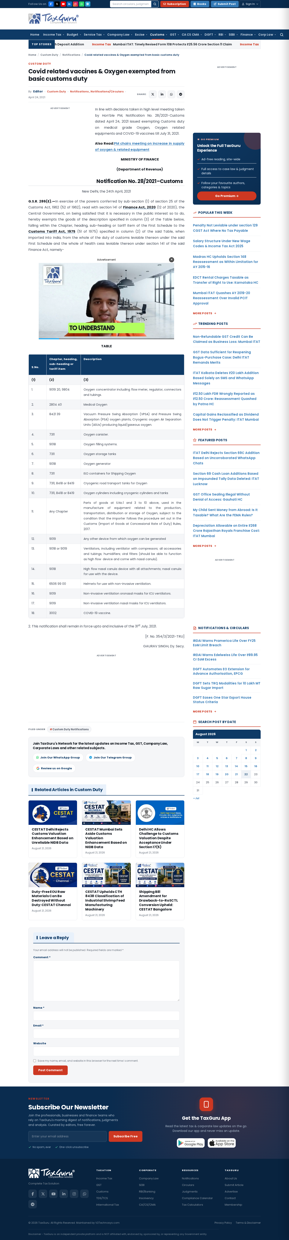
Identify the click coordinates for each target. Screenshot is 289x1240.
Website (39, 1043)
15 (246, 766)
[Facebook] (51, 4)
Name (38, 1008)
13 (226, 766)
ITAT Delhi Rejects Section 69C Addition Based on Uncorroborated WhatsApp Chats (226, 458)
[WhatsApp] (81, 4)
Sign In (250, 4)
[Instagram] (75, 4)
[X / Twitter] (57, 4)
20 (226, 774)
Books (201, 4)
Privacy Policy (223, 1223)
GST (173, 34)
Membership (233, 1205)
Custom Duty (49, 55)
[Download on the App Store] (222, 1143)
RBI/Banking (147, 1192)
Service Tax (93, 34)
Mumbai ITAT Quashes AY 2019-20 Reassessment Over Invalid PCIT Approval (221, 298)
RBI (221, 34)
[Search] (154, 4)
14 (236, 766)
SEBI (232, 34)
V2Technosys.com (107, 1223)
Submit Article (234, 1185)
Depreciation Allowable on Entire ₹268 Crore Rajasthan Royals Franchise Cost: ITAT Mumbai (226, 530)
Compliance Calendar (197, 1198)
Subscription (176, 4)
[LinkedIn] (69, 4)
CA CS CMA (190, 34)
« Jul (196, 798)
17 (198, 774)
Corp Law (265, 34)
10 (197, 766)
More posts (202, 313)
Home (34, 34)
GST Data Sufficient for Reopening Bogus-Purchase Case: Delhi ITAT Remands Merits (222, 357)
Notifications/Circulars (107, 91)
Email (38, 1026)
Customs (157, 34)
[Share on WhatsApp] (171, 94)
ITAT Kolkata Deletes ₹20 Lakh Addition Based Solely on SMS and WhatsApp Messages (226, 378)
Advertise (231, 1192)
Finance (247, 34)
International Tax (107, 1205)
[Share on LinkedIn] (162, 94)
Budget (72, 34)
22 (246, 774)
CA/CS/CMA (147, 1205)
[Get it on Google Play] (191, 1143)
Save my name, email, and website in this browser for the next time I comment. (88, 1061)
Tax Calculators (192, 1205)
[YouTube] (63, 4)
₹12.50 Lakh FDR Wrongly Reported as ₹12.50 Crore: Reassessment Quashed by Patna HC (224, 398)
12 (217, 766)
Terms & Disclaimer (248, 1223)
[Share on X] (153, 94)
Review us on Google (56, 768)
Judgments (190, 1192)
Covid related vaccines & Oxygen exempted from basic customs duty (101, 75)
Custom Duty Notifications (70, 729)
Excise (139, 34)
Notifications (71, 55)
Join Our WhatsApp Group (60, 757)
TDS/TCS (102, 1198)
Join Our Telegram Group (113, 757)
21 (236, 774)
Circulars (188, 1185)
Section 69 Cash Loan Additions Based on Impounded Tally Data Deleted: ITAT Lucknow (226, 478)
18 (207, 774)
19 (217, 774)
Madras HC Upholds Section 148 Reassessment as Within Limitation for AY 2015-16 (225, 261)
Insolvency (146, 1198)
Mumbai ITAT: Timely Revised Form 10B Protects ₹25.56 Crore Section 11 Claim (111, 44)
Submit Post (227, 4)
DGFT (209, 34)
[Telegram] (87, 4)
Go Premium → (227, 196)
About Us (231, 1178)
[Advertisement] (60, 148)
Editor (38, 91)
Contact (230, 1198)
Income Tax (52, 34)
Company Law (118, 34)
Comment (42, 957)
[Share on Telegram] (180, 94)
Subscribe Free (125, 1136)
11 (207, 766)
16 (255, 766)
